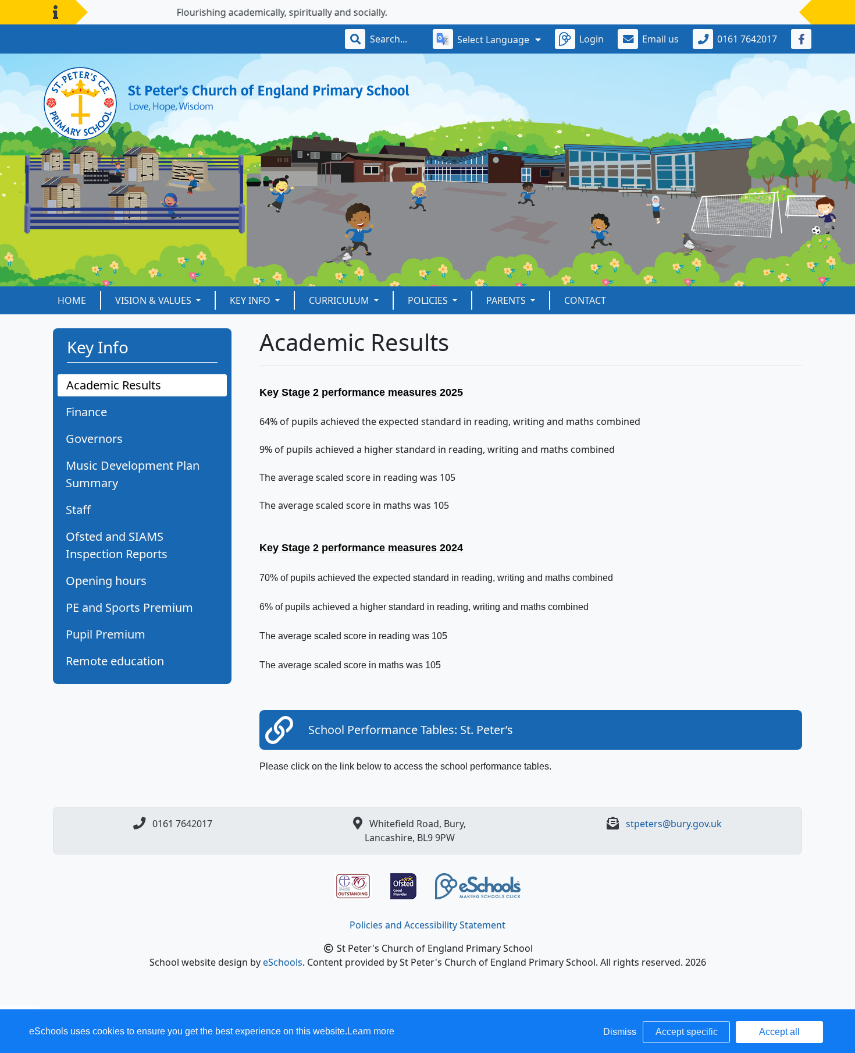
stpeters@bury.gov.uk (674, 823)
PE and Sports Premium (129, 607)
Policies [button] (429, 300)
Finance (86, 412)
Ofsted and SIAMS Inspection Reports (117, 545)
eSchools (282, 962)
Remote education (115, 661)
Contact (585, 300)
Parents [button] (507, 300)
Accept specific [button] (687, 1032)
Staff (78, 509)
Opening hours (106, 580)
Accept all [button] (779, 1032)
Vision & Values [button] (154, 300)
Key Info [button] (251, 300)
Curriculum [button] (340, 300)
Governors (94, 438)
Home (72, 300)
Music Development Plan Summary (133, 474)
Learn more (370, 1031)
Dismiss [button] (619, 1032)
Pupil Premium (105, 634)
